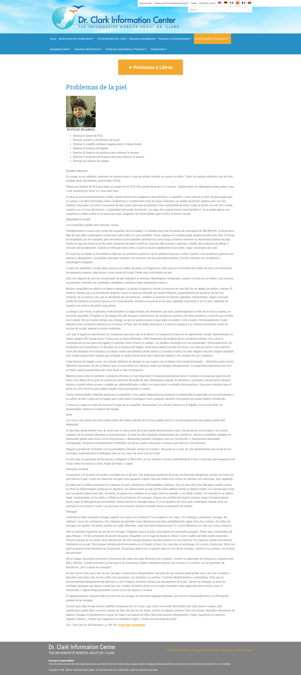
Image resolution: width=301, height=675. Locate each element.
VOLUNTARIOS (173, 650)
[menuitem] (145, 3)
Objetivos (185, 650)
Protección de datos (243, 650)
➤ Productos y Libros (150, 67)
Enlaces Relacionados (223, 650)
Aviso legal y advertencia (202, 650)
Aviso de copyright (131, 625)
